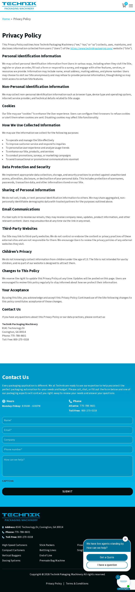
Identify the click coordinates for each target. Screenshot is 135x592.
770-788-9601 (87, 406)
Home (6, 19)
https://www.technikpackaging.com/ (91, 48)
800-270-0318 (89, 410)
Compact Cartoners (13, 550)
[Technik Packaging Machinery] (19, 5)
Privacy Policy (54, 583)
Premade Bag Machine (52, 560)
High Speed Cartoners (14, 545)
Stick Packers (47, 545)
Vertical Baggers (11, 555)
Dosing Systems (11, 560)
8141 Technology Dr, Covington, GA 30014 (39, 527)
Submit (67, 491)
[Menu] (131, 5)
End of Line (46, 555)
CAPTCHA (8, 481)
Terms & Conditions (77, 583)
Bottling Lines (48, 550)
